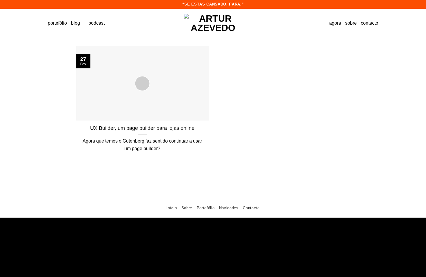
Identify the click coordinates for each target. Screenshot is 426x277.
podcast (96, 23)
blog (75, 23)
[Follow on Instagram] (208, 195)
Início (171, 208)
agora (335, 23)
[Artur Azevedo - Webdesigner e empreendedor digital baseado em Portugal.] (213, 23)
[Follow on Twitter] (218, 195)
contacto (369, 23)
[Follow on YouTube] (228, 195)
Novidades (229, 208)
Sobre (186, 208)
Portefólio (206, 208)
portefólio (57, 23)
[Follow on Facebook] (198, 195)
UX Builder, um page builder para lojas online (142, 128)
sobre (351, 23)
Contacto (251, 208)
